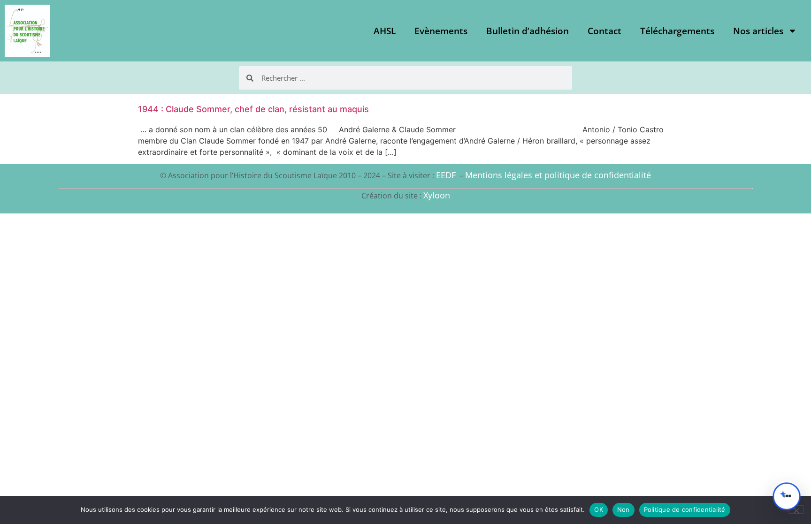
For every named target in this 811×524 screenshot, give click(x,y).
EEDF (446, 175)
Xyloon (436, 195)
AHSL (385, 31)
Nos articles (758, 31)
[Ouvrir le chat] (787, 496)
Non (623, 509)
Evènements (440, 31)
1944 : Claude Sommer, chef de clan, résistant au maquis (253, 109)
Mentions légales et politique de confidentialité (558, 175)
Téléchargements (677, 31)
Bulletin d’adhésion (527, 31)
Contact (604, 31)
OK (598, 509)
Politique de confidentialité (685, 509)
